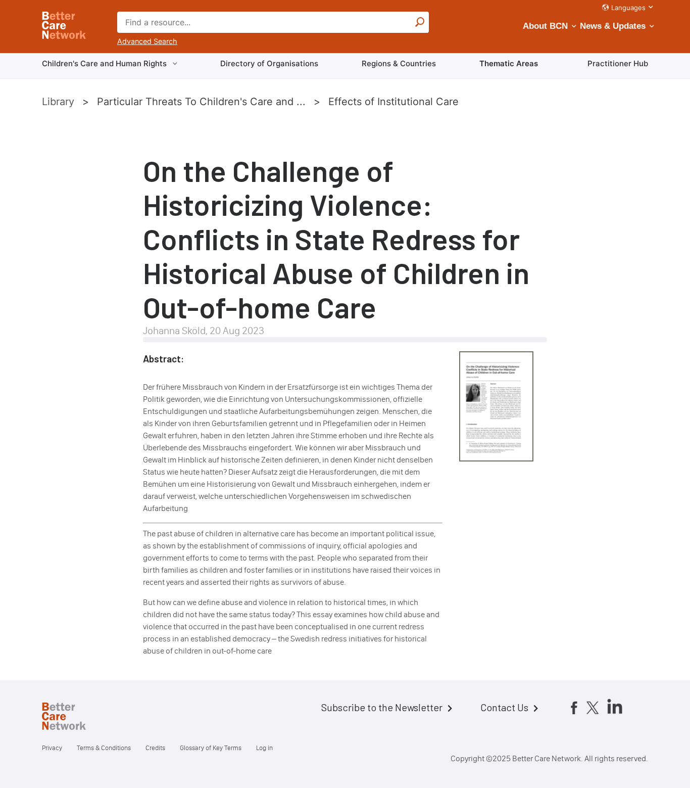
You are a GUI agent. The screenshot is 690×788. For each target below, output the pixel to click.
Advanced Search (147, 41)
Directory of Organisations (269, 63)
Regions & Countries (399, 63)
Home (72, 718)
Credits (155, 748)
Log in (264, 748)
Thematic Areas (508, 63)
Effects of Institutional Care (393, 102)
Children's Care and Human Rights (104, 63)
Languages (628, 8)
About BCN (545, 26)
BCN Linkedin (615, 706)
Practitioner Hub (617, 63)
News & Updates (613, 26)
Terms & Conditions (104, 748)
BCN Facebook (574, 708)
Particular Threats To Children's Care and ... (201, 102)
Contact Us (504, 707)
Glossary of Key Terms (210, 748)
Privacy (52, 748)
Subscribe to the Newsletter (381, 707)
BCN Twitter (592, 708)
